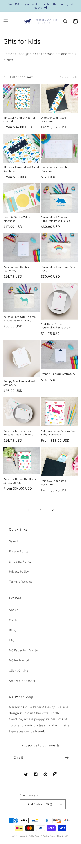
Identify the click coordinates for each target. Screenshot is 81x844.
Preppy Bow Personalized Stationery (19, 382)
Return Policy (19, 551)
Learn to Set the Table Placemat (16, 218)
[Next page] (53, 510)
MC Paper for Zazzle (23, 650)
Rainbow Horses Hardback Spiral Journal (19, 480)
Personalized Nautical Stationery (17, 268)
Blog (12, 630)
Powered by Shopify (59, 836)
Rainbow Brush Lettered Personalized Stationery (18, 432)
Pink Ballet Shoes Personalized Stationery (56, 325)
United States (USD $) (38, 804)
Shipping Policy (20, 561)
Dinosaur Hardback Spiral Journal (19, 119)
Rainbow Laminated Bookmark (53, 482)
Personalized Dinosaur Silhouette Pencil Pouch (55, 218)
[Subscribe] (67, 757)
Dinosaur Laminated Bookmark (53, 119)
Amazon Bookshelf (22, 681)
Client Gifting (18, 671)
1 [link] (28, 510)
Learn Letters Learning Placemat (55, 169)
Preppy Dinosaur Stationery (58, 373)
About (13, 610)
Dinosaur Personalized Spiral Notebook (21, 169)
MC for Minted (19, 660)
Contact (14, 620)
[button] (6, 21)
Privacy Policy (19, 571)
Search (14, 541)
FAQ (12, 640)
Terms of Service (21, 582)
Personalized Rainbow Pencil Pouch (59, 268)
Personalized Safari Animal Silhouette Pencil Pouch (20, 318)
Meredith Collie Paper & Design (34, 836)
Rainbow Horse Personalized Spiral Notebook (59, 432)
